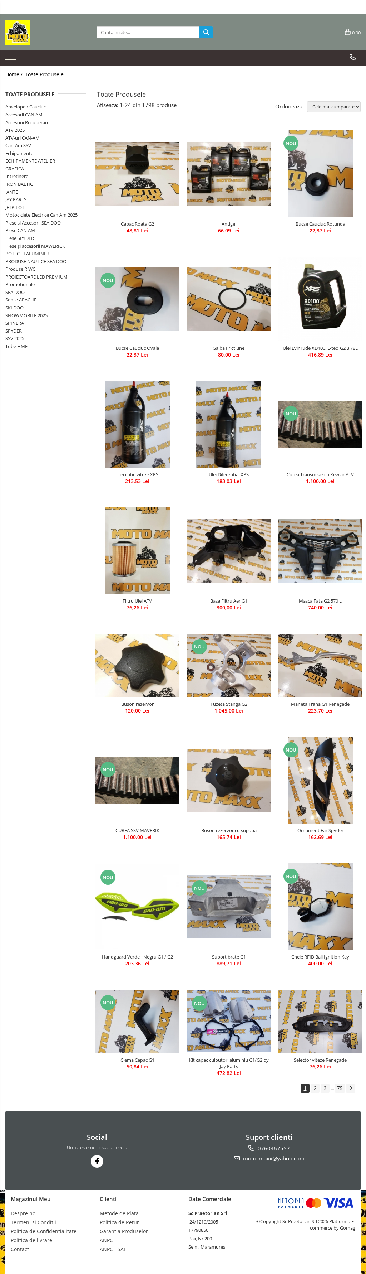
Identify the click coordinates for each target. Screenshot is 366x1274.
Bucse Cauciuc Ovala (137, 348)
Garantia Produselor (124, 1231)
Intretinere (16, 176)
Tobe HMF (16, 346)
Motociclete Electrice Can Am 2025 (41, 215)
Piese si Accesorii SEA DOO (33, 222)
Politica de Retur (119, 1222)
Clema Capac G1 (137, 1060)
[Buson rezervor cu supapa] (229, 780)
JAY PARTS (15, 199)
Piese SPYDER (19, 238)
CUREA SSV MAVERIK (137, 830)
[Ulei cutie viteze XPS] (137, 424)
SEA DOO (15, 292)
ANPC (106, 1240)
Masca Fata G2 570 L (320, 601)
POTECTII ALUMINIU (27, 253)
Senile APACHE (20, 299)
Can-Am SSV (18, 145)
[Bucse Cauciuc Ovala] (137, 299)
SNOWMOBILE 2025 (26, 315)
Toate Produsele (44, 74)
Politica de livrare (31, 1240)
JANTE (11, 192)
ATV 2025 (15, 130)
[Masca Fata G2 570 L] (320, 551)
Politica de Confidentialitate (43, 1231)
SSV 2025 (14, 338)
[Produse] (11, 59)
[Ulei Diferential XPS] (229, 424)
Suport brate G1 (229, 957)
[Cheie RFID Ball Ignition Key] (320, 906)
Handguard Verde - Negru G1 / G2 (137, 957)
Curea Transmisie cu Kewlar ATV (320, 474)
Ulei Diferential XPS (229, 474)
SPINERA (14, 323)
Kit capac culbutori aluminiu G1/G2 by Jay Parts (229, 1063)
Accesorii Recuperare (27, 122)
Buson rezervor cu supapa (229, 830)
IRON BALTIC (19, 184)
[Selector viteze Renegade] (320, 1021)
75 (340, 1088)
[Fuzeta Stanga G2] (229, 665)
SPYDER (13, 331)
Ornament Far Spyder (320, 830)
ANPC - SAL (113, 1249)
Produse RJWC (20, 269)
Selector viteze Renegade (320, 1060)
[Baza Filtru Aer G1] (229, 551)
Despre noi (24, 1213)
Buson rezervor (137, 704)
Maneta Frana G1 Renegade (320, 704)
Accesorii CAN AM (24, 114)
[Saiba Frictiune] (229, 299)
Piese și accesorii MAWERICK (35, 246)
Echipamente (19, 153)
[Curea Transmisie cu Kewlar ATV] (320, 424)
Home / (14, 74)
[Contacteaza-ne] (353, 57)
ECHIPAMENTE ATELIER (30, 161)
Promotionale (20, 284)
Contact (20, 1249)
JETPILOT (14, 207)
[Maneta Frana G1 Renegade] (320, 665)
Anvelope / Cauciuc (25, 106)
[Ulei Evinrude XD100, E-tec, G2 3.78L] (320, 299)
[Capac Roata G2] (137, 174)
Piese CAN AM (20, 230)
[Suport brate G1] (229, 906)
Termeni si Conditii (33, 1222)
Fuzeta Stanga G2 (229, 704)
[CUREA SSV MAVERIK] (137, 780)
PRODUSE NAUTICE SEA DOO (35, 261)
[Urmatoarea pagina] (350, 1088)
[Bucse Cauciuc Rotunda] (320, 173)
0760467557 (273, 1148)
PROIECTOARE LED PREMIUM (36, 277)
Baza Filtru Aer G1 (228, 601)
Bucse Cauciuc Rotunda (320, 224)
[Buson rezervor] (137, 665)
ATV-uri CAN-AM (22, 138)
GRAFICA (14, 168)
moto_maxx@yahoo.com (273, 1158)
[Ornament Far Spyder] (320, 780)
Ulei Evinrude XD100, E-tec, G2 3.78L (320, 348)
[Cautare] (206, 32)
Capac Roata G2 (137, 224)
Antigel (229, 224)
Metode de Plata (119, 1213)
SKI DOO (14, 307)
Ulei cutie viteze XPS (137, 474)
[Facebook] (97, 1161)
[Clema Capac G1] (137, 1021)
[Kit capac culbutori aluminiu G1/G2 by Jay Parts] (229, 1021)
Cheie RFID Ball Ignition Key (320, 957)
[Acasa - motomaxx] (41, 32)
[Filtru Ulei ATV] (137, 550)
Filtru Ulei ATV (137, 601)
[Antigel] (229, 174)
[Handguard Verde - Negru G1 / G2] (137, 906)
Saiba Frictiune (228, 348)
